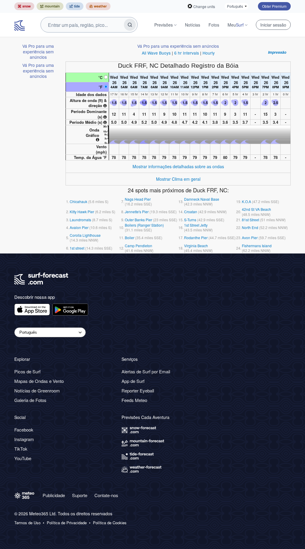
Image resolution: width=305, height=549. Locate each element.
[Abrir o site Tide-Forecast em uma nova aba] (74, 6)
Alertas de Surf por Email (146, 371)
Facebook (23, 429)
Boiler (129, 237)
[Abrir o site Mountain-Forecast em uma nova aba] (50, 6)
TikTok (20, 449)
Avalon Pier (79, 227)
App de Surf (133, 381)
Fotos (213, 25)
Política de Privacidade (67, 522)
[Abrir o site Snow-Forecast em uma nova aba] (24, 6)
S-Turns (190, 219)
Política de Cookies (110, 522)
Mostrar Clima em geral (178, 179)
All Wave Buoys (156, 53)
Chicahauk (78, 201)
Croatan (190, 211)
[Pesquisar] (130, 25)
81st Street (250, 219)
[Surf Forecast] (20, 25)
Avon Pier (250, 237)
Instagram (24, 439)
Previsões (163, 25)
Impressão (277, 52)
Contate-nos (106, 495)
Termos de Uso (27, 522)
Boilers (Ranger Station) (144, 225)
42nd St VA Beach (256, 209)
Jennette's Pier (137, 211)
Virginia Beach (196, 245)
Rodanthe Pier (196, 237)
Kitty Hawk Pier (82, 211)
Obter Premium (274, 6)
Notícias (192, 25)
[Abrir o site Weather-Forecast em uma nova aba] (98, 6)
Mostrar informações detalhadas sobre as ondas (178, 166)
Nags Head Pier (138, 199)
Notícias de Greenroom (37, 390)
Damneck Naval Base (201, 199)
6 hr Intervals (186, 53)
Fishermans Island (257, 245)
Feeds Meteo (134, 400)
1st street (77, 247)
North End (250, 227)
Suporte (79, 495)
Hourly (209, 53)
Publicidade (54, 495)
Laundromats (80, 219)
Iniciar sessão (273, 25)
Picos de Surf (27, 371)
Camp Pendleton (138, 245)
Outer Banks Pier (138, 219)
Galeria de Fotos (30, 400)
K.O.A (246, 201)
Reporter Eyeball (138, 390)
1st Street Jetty (196, 225)
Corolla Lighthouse (85, 235)
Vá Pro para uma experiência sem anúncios (38, 51)
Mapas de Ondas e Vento (39, 381)
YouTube (22, 458)
